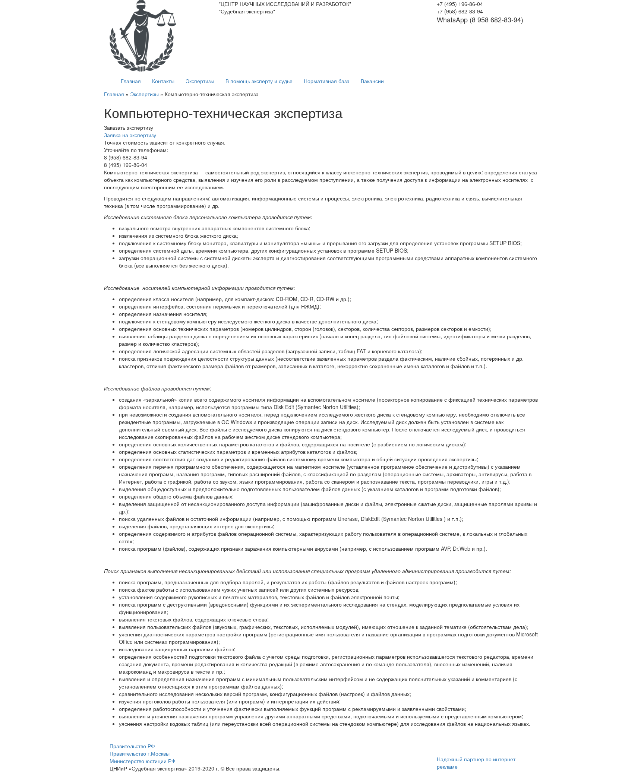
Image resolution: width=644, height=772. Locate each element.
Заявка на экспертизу (130, 135)
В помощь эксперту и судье (259, 81)
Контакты (163, 81)
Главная (131, 81)
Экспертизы (200, 81)
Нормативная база (327, 81)
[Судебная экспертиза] (143, 35)
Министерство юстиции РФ (143, 761)
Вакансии (372, 81)
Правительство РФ (132, 746)
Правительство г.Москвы (140, 753)
